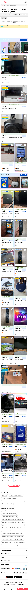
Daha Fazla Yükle (14, 485)
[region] (14, 47)
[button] (2, 2)
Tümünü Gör (23, 40)
